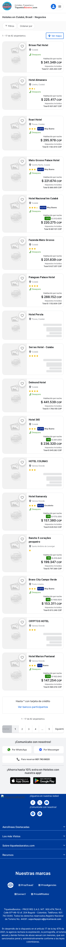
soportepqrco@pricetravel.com (44, 919)
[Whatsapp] (39, 813)
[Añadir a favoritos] (22, 46)
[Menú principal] (57, 6)
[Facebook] (32, 802)
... (42, 729)
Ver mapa (57, 35)
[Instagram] (46, 802)
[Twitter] (39, 802)
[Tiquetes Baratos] (7, 6)
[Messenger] (32, 813)
